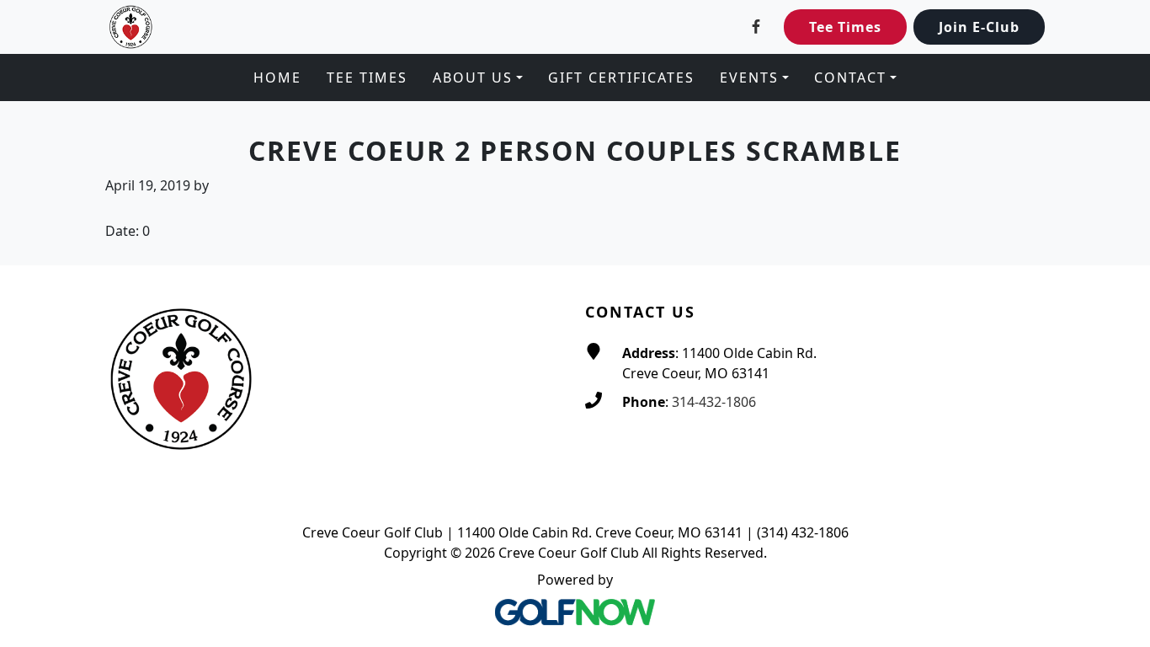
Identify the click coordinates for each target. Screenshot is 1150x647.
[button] (477, 77)
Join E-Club (979, 27)
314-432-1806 (714, 402)
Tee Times (845, 27)
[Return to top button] (1117, 233)
